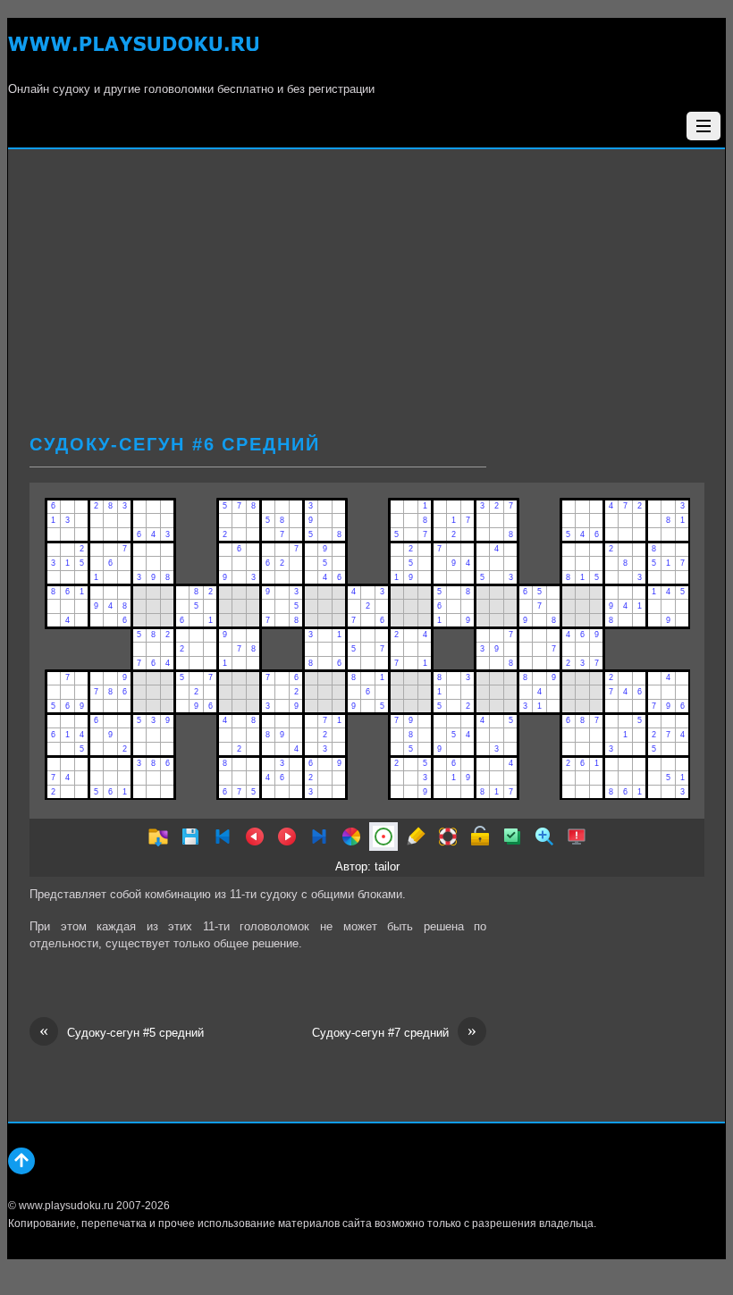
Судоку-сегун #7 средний (394, 1031)
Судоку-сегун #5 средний (121, 1031)
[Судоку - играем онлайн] (133, 54)
